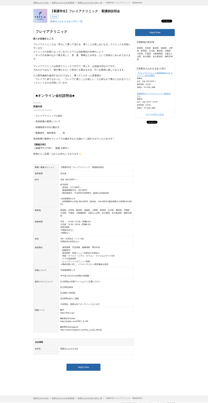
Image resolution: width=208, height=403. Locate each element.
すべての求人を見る (155, 114)
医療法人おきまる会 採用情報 (63, 3)
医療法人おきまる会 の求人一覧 (90, 3)
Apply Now (83, 367)
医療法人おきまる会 (41, 3)
